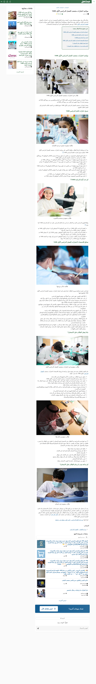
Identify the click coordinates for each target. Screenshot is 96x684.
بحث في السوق (81, 537)
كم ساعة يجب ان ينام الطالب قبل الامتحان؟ (77, 46)
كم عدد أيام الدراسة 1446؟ (81, 37)
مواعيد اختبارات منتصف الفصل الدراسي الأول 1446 (75, 32)
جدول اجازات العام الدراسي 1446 (79, 35)
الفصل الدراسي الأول (82, 24)
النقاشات (66, 7)
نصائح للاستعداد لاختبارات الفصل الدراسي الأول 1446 (75, 40)
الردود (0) (62, 618)
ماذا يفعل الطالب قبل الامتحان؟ (80, 43)
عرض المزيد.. (62, 600)
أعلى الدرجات (54, 514)
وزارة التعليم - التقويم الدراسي (78, 529)
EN (1, 1)
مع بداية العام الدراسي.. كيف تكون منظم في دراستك (69, 520)
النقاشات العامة (59, 7)
